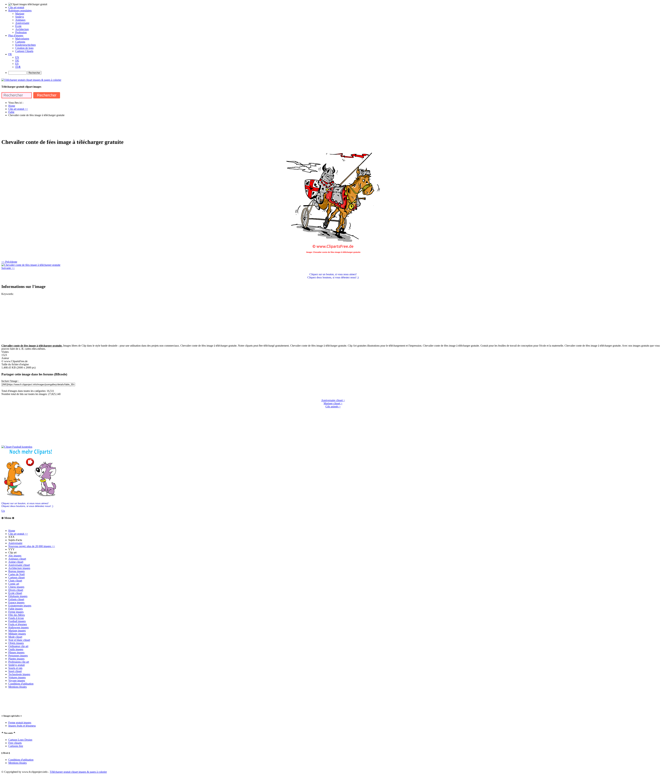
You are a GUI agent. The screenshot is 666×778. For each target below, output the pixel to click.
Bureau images (16, 571)
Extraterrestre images (19, 605)
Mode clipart (15, 636)
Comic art (13, 583)
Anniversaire (15, 543)
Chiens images (16, 586)
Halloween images (18, 627)
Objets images (16, 643)
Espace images (16, 602)
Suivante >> (8, 268)
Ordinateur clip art (18, 646)
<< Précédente (9, 261)
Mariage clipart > (333, 403)
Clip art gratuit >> (18, 533)
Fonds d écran (16, 618)
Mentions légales (17, 686)
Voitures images (17, 677)
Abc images (14, 555)
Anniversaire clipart (19, 564)
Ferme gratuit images (19, 722)
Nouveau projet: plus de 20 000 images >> (31, 546)
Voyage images (16, 680)
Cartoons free (15, 746)
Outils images (15, 649)
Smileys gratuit (16, 664)
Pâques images (16, 652)
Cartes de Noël (16, 574)
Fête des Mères (16, 614)
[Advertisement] (64, 127)
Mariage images (17, 630)
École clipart (15, 593)
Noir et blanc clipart (19, 639)
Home (11, 530)
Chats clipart (15, 580)
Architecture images (19, 568)
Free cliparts (15, 742)
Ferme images (16, 611)
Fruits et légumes (17, 624)
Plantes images (16, 658)
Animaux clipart (17, 558)
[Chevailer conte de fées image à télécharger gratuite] (30, 264)
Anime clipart (15, 561)
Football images (17, 621)
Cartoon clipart (16, 577)
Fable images (15, 608)
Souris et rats (15, 668)
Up (3, 510)
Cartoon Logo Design (20, 739)
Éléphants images (17, 596)
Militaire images (17, 633)
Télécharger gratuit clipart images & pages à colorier (78, 771)
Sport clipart (15, 671)
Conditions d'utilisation (20, 683)
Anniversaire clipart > (333, 400)
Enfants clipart (16, 599)
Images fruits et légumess (22, 725)
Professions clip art (18, 661)
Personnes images (18, 655)
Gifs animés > (333, 406)
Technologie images (19, 674)
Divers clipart (15, 589)
